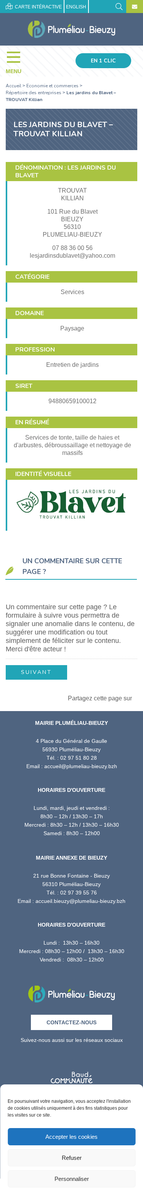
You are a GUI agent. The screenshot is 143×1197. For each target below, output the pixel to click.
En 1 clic (103, 60)
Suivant (36, 672)
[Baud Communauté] (72, 1075)
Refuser (72, 1157)
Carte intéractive (38, 7)
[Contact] (134, 7)
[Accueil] (71, 29)
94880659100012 (72, 401)
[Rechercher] (119, 6)
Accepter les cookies (71, 1136)
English (76, 7)
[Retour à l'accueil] (71, 991)
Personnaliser (72, 1179)
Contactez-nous (71, 1022)
